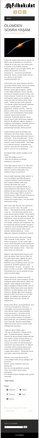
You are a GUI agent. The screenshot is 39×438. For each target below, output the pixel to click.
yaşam (25, 407)
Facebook (15, 12)
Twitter (20, 12)
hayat (11, 407)
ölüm (20, 407)
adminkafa (22, 33)
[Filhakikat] (19, 8)
